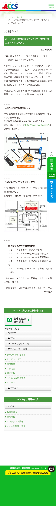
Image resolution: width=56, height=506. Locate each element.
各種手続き (12, 412)
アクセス (11, 382)
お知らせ (18, 17)
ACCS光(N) (12, 388)
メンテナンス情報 (15, 421)
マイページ (12, 406)
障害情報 (11, 416)
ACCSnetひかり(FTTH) (18, 343)
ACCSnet (11, 338)
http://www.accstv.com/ (37, 125)
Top (52, 502)
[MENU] (51, 4)
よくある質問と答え (16, 377)
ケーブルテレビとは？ (17, 354)
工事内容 (11, 368)
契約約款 (11, 373)
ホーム (8, 17)
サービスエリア (14, 359)
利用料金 (11, 363)
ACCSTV (11, 333)
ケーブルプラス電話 (17, 348)
